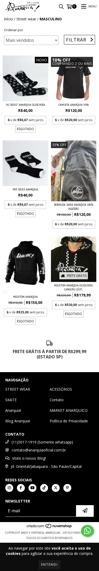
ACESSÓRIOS (61, 389)
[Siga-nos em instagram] (9, 488)
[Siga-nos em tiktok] (44, 488)
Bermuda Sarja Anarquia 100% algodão (73, 207)
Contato (57, 399)
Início (8, 18)
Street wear (26, 18)
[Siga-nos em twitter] (56, 488)
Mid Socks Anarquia (25, 189)
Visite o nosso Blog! (29, 458)
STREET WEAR (17, 389)
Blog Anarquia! (17, 420)
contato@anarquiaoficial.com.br (39, 450)
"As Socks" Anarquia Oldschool (25, 105)
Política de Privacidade (69, 420)
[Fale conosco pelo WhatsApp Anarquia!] (87, 531)
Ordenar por (13, 30)
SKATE (11, 399)
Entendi (49, 564)
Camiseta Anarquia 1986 (73, 105)
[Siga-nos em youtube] (32, 488)
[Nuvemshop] (49, 527)
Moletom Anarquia (25, 297)
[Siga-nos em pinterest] (67, 488)
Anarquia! (13, 410)
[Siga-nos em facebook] (21, 488)
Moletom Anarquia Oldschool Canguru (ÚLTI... (73, 287)
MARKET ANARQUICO (69, 410)
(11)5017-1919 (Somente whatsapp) (42, 442)
